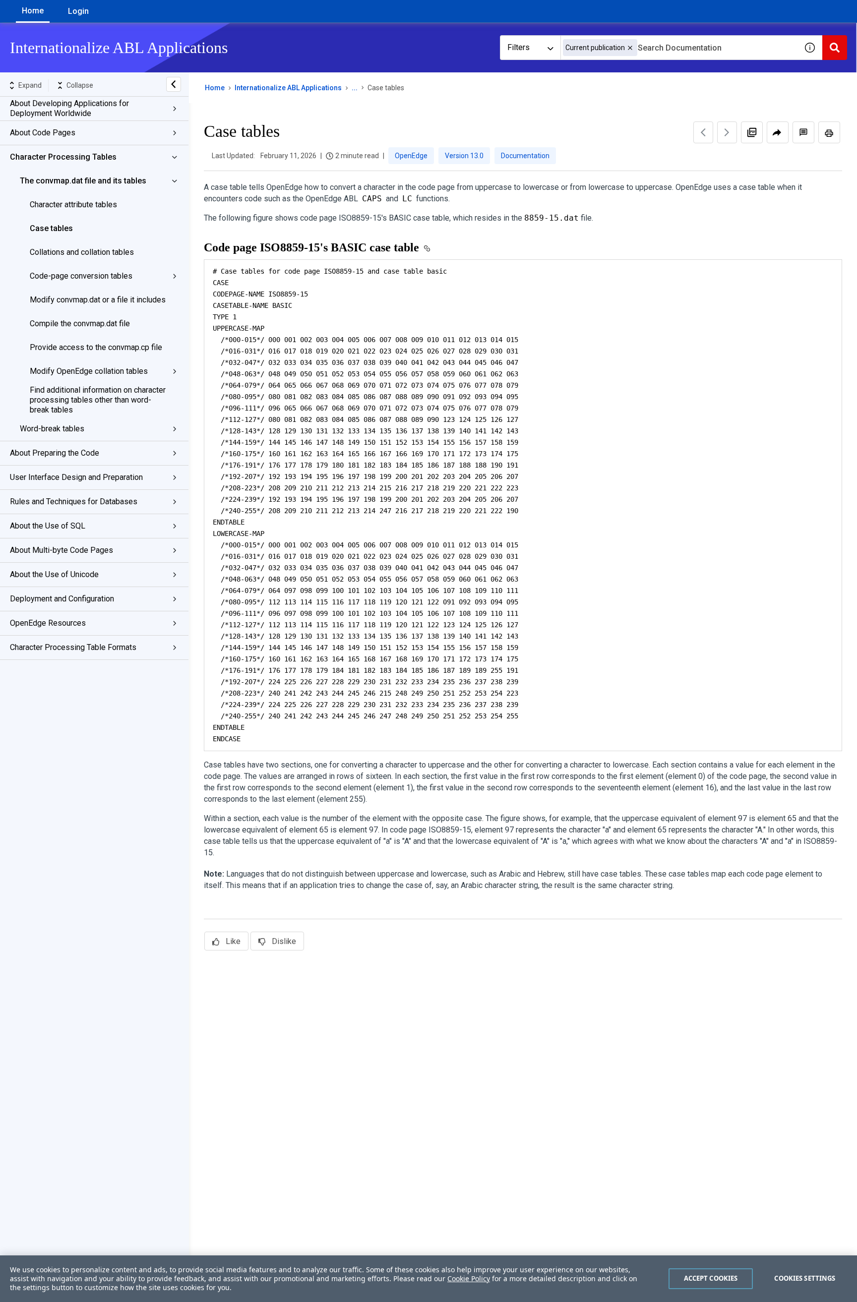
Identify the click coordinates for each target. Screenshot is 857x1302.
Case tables (51, 228)
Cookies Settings (804, 1278)
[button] (630, 48)
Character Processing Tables (63, 157)
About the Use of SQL (47, 526)
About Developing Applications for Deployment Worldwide (69, 108)
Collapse (79, 85)
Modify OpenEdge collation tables (89, 371)
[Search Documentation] (834, 47)
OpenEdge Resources (48, 623)
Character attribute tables (73, 204)
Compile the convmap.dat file (80, 323)
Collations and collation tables (82, 252)
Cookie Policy (468, 1278)
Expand (30, 85)
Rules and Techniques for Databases (73, 501)
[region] (428, 1278)
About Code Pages (42, 132)
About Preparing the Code (54, 453)
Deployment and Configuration (62, 598)
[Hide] (173, 84)
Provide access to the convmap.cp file (96, 347)
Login (78, 11)
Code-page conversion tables (81, 276)
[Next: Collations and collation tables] (727, 132)
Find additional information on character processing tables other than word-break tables (98, 399)
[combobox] (678, 47)
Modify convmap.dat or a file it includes (98, 299)
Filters (518, 47)
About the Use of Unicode (54, 574)
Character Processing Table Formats (73, 647)
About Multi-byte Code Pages (61, 550)
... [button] (355, 88)
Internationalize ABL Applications (288, 88)
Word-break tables (52, 428)
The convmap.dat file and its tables (83, 180)
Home (33, 10)
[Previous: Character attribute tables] (703, 132)
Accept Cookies (711, 1278)
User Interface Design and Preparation (76, 477)
